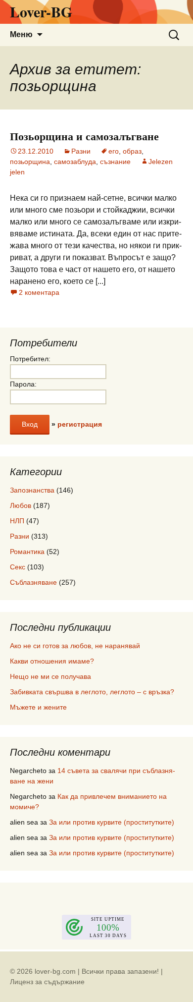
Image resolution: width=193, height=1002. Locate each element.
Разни (81, 151)
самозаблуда (75, 162)
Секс (17, 567)
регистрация (79, 424)
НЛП (17, 521)
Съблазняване (33, 582)
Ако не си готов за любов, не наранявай (75, 646)
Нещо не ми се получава (50, 676)
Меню (21, 34)
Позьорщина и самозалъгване (84, 136)
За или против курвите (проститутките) (111, 822)
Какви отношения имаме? (52, 661)
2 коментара (39, 292)
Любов (20, 505)
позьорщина (30, 162)
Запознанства (32, 490)
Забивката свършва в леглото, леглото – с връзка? (92, 692)
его (113, 151)
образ (132, 151)
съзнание (115, 162)
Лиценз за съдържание (47, 982)
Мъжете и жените (38, 707)
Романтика (27, 552)
